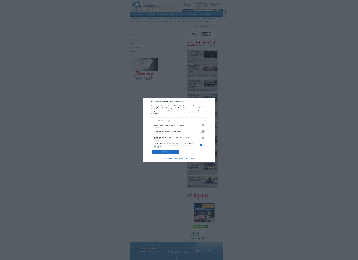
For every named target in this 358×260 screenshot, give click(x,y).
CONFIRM (165, 152)
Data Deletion (168, 158)
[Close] (211, 101)
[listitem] (179, 121)
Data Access (179, 158)
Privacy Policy (190, 158)
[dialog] (179, 130)
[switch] (202, 125)
